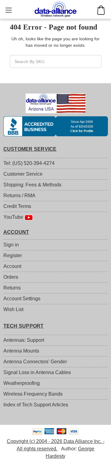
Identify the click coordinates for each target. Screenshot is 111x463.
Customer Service (23, 174)
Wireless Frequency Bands (33, 394)
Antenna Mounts (21, 350)
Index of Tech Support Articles (35, 404)
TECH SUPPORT (23, 326)
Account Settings (21, 298)
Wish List (13, 309)
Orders (10, 277)
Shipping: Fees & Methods (32, 184)
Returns (12, 287)
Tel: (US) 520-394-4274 (29, 163)
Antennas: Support (23, 340)
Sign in (11, 244)
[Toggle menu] (8, 10)
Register (12, 255)
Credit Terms (17, 206)
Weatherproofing (21, 383)
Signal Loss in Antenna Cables (37, 372)
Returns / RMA (19, 195)
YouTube (13, 217)
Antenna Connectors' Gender (35, 361)
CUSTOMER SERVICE (30, 149)
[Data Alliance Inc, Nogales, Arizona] (55, 126)
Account (12, 266)
